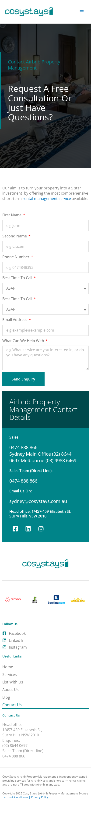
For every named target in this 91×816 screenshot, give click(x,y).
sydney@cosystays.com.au (38, 501)
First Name (12, 215)
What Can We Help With (23, 340)
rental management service (47, 198)
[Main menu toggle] (82, 12)
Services (9, 674)
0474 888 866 (23, 481)
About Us (10, 689)
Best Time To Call (17, 277)
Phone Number (16, 256)
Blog (6, 697)
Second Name (15, 236)
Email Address (15, 319)
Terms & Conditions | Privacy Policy (25, 797)
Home (7, 666)
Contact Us (12, 704)
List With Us (12, 682)
